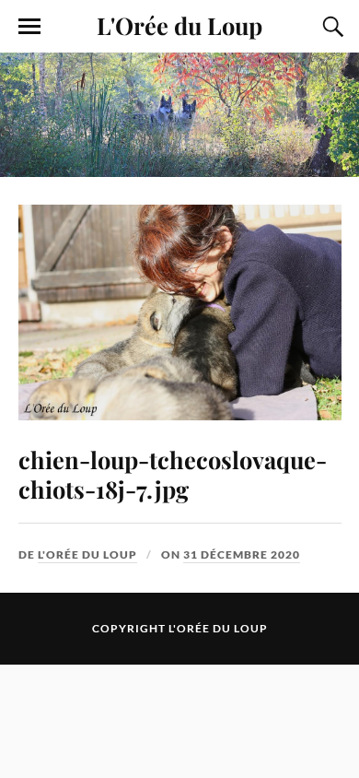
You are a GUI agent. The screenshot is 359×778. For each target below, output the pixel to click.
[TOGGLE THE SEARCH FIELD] (330, 27)
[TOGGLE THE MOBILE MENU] (29, 27)
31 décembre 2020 (241, 554)
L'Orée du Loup (179, 25)
